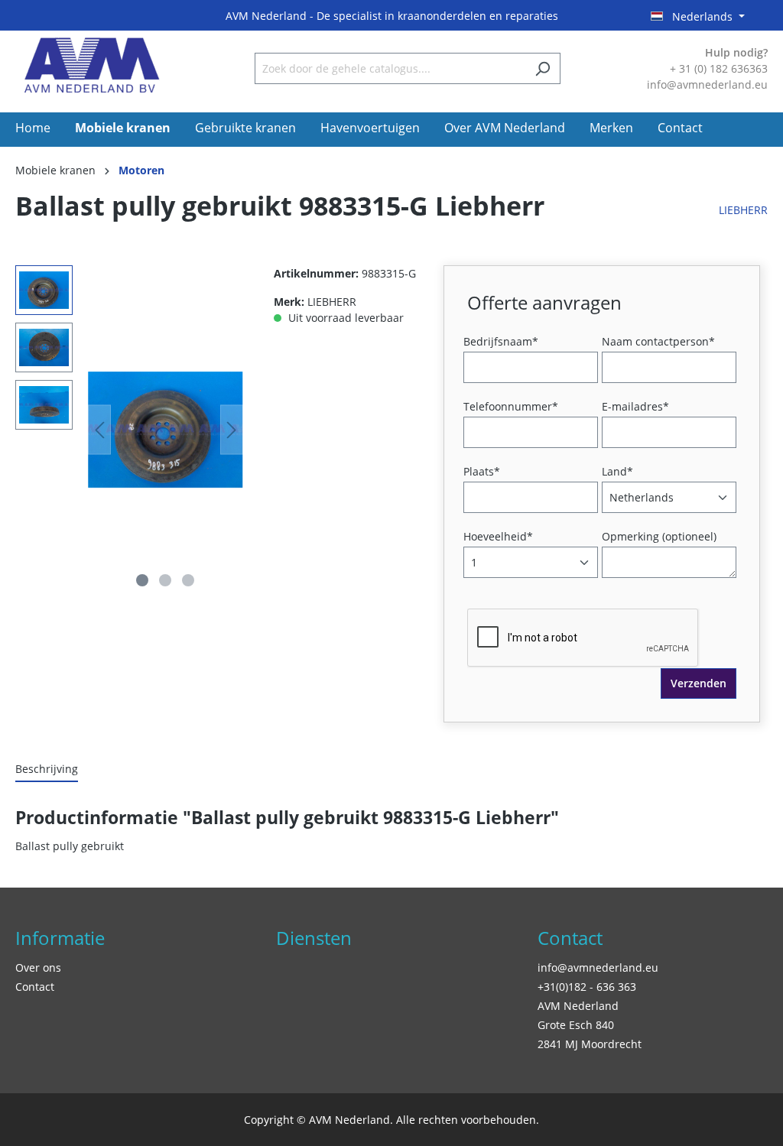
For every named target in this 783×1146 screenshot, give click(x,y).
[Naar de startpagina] (91, 65)
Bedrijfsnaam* (500, 341)
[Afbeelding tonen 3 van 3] (188, 580)
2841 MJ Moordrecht (590, 1044)
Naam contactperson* (658, 341)
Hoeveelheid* (498, 536)
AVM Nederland (578, 1005)
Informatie (60, 937)
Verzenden (698, 683)
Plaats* (481, 471)
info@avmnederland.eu (598, 967)
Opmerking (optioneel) (659, 536)
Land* (617, 471)
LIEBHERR (743, 210)
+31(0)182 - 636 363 (587, 986)
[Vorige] (99, 430)
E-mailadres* (635, 406)
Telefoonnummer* (510, 406)
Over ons (38, 967)
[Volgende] (231, 430)
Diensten (314, 937)
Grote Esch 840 (576, 1025)
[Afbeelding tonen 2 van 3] (165, 580)
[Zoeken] (542, 68)
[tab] (46, 769)
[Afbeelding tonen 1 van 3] (142, 580)
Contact (34, 986)
